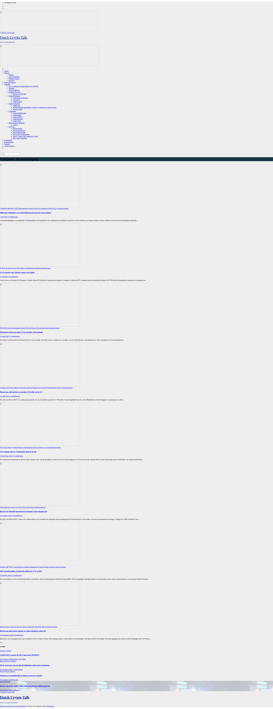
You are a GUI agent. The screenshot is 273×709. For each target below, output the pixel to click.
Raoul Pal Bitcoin (41, 627)
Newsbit (15, 680)
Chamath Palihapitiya (7, 208)
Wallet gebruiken (14, 104)
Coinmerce (16, 100)
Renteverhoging (50, 567)
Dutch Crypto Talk (13, 37)
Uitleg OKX (17, 121)
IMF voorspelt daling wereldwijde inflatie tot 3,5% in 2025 (21, 571)
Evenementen (8, 142)
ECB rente (7, 268)
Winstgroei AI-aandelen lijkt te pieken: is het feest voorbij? (21, 676)
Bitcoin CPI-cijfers (20, 388)
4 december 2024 (6, 516)
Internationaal (23, 208)
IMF (7, 567)
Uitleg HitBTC (18, 117)
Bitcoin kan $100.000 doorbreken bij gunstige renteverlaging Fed (23, 511)
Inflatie (26, 567)
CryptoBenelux (13, 217)
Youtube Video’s (14, 79)
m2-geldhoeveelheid (45, 208)
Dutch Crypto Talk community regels (25, 136)
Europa (14, 268)
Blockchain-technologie (17, 123)
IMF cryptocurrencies (16, 567)
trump (48, 268)
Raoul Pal (31, 627)
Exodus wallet (17, 109)
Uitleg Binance (18, 119)
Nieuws (6, 73)
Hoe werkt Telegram (20, 138)
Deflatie (3, 567)
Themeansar (50, 706)
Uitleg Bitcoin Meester (20, 98)
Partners (7, 144)
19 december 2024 (6, 456)
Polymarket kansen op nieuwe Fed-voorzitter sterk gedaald (21, 332)
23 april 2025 (4, 336)
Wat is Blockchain (19, 132)
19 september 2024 (6, 635)
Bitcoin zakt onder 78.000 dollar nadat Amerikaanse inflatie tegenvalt (25, 686)
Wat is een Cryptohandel (21, 134)
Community (8, 140)
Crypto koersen (9, 146)
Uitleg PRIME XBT (20, 113)
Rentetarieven (31, 268)
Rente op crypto (44, 447)
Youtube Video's (5, 651)
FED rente (7, 328)
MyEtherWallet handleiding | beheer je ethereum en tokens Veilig (34, 107)
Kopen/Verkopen (10, 82)
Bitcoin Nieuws (32, 388)
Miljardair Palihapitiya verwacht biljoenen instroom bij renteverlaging (25, 213)
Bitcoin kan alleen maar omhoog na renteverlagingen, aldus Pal (23, 631)
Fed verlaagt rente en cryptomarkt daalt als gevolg (18, 452)
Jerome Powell (33, 208)
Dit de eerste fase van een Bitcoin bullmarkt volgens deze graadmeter (25, 665)
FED (17, 208)
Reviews (11, 80)
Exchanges (12, 111)
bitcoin (2, 507)
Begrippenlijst (17, 129)
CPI (42, 388)
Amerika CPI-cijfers (7, 388)
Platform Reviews (15, 92)
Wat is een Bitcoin (19, 130)
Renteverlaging (63, 208)
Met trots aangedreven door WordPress (13, 706)
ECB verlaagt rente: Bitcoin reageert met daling (17, 272)
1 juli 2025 (4, 217)
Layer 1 (15, 125)
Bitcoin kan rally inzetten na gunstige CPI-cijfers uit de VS (21, 392)
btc (39, 388)
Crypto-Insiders (17, 669)
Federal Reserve (18, 447)
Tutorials (7, 84)
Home (6, 71)
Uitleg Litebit (17, 102)
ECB (2, 268)
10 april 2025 (4, 396)
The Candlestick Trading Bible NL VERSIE (23, 86)
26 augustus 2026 (6, 659)
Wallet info (16, 105)
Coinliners (15, 690)
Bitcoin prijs (15, 627)
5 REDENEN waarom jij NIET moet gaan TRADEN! (19, 655)
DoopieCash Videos (19, 659)
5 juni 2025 (4, 277)
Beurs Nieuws (5, 671)
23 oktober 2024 (6, 575)
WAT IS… (12, 127)
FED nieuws (8, 447)
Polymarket (41, 328)
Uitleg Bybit (17, 115)
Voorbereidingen (14, 90)
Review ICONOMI (19, 94)
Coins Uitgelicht (14, 77)
